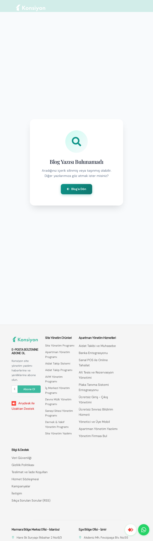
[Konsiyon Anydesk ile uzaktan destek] (130, 529)
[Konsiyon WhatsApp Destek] (143, 529)
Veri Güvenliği (22, 458)
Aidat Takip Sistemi (57, 363)
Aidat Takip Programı (58, 370)
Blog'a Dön (78, 189)
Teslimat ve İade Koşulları (30, 472)
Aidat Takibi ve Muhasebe (97, 346)
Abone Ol (29, 389)
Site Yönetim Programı (59, 345)
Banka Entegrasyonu (93, 353)
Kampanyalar (21, 486)
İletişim (17, 493)
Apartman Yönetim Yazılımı (98, 429)
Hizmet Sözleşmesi (25, 479)
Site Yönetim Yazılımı (58, 433)
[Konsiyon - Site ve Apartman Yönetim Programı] (31, 8)
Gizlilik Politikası (23, 465)
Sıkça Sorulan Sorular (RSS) (31, 500)
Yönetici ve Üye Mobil (94, 422)
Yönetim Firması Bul (93, 436)
